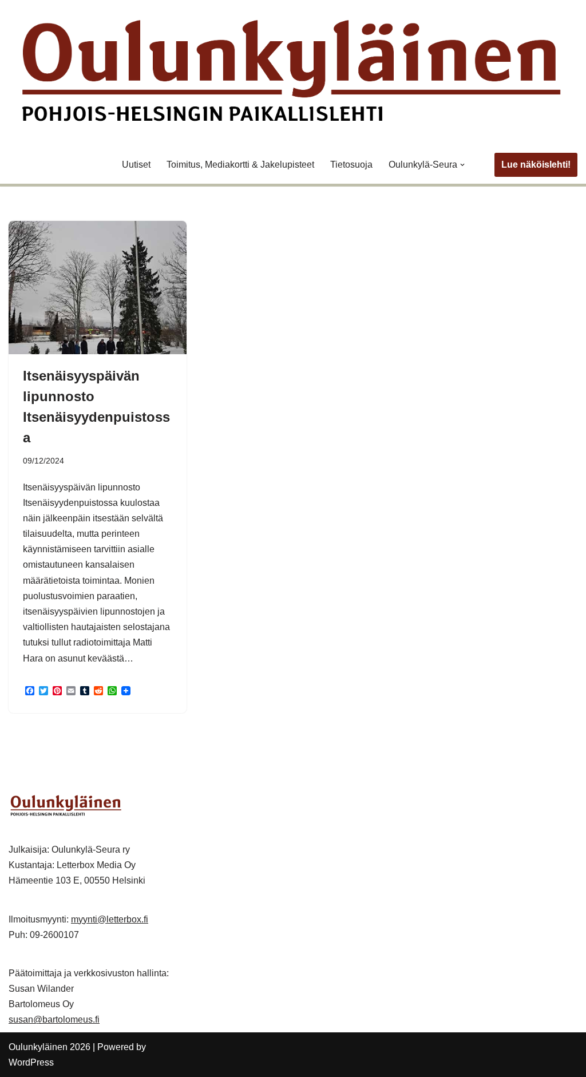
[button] (462, 165)
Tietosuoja (351, 164)
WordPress (31, 1062)
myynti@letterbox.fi (109, 919)
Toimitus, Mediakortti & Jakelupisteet (240, 164)
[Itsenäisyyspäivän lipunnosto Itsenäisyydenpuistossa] (98, 287)
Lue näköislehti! (536, 164)
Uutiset (136, 164)
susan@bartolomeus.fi (54, 1019)
